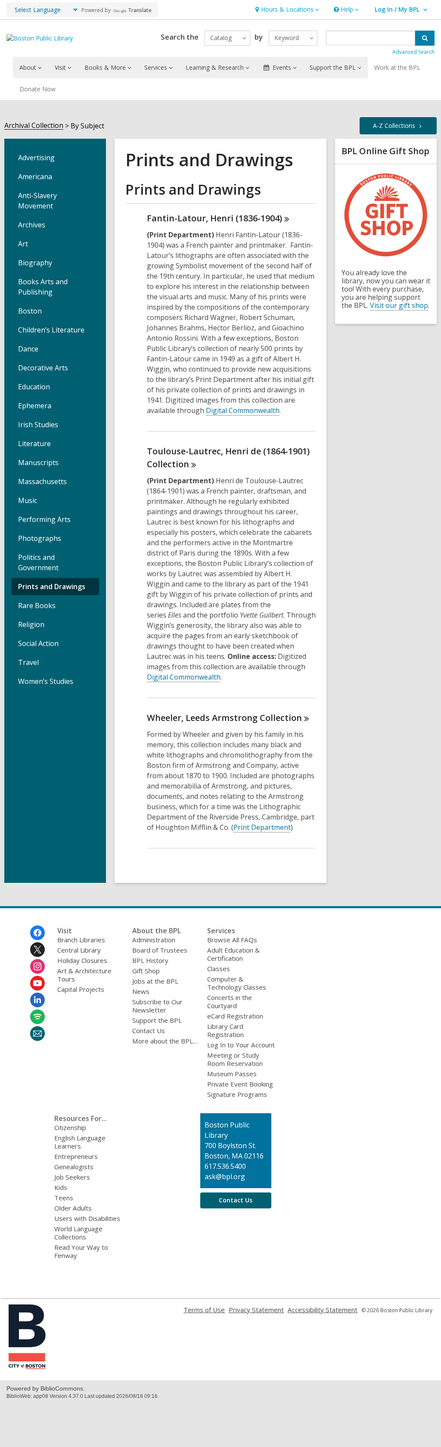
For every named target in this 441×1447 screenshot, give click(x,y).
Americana (35, 176)
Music (27, 500)
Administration (153, 939)
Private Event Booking (240, 1084)
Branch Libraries (81, 939)
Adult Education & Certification (233, 954)
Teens (63, 1197)
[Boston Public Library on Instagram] (37, 966)
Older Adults (73, 1208)
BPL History (150, 960)
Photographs (39, 538)
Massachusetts (42, 481)
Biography (35, 262)
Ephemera (34, 405)
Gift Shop (146, 970)
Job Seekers (72, 1177)
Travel (28, 662)
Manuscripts (38, 462)
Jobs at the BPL (155, 981)
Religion (31, 624)
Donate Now (37, 89)
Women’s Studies (45, 681)
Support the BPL (157, 1020)
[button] (286, 9)
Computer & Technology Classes (236, 983)
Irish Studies (38, 424)
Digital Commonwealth (243, 410)
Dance (28, 349)
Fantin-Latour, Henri (214, 218)
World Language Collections (78, 1232)
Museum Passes (232, 1073)
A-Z (394, 125)
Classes (218, 968)
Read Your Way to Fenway (81, 1251)
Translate (140, 10)
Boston (30, 311)
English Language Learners (80, 1141)
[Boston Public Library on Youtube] (37, 983)
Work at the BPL (397, 67)
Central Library (79, 950)
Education (34, 386)
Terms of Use (204, 1309)
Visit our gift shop (399, 305)
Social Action (38, 643)
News (140, 991)
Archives (31, 225)
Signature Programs (237, 1094)
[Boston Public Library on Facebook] (37, 932)
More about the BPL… (165, 1041)
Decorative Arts (43, 368)
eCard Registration (235, 1016)
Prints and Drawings (51, 586)
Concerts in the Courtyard (229, 1001)
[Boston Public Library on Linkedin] (37, 1000)
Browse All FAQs (232, 939)
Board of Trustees (159, 950)
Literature (34, 443)
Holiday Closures (82, 960)
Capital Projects (80, 989)
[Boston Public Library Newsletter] (37, 1033)
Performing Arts (44, 519)
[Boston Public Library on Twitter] (37, 949)
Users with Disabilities (87, 1218)
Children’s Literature (51, 330)
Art (23, 243)
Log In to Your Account (241, 1044)
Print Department (262, 827)
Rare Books (37, 605)
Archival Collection (33, 125)
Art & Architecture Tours (84, 974)
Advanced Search (413, 52)
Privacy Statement (256, 1309)
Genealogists (73, 1166)
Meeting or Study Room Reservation (235, 1059)
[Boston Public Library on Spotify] (37, 1016)
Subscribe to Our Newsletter (157, 1005)
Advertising (36, 157)
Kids (60, 1187)
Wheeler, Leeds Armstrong (224, 718)
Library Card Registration (225, 1030)
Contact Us (148, 1030)
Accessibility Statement (322, 1309)
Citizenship (70, 1127)
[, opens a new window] (27, 1366)
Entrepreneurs (76, 1156)
